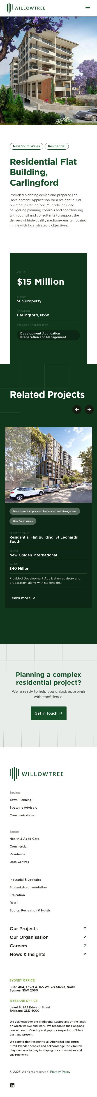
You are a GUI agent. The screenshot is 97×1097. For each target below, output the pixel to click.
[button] (89, 409)
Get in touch (46, 713)
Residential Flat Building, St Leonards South (43, 539)
